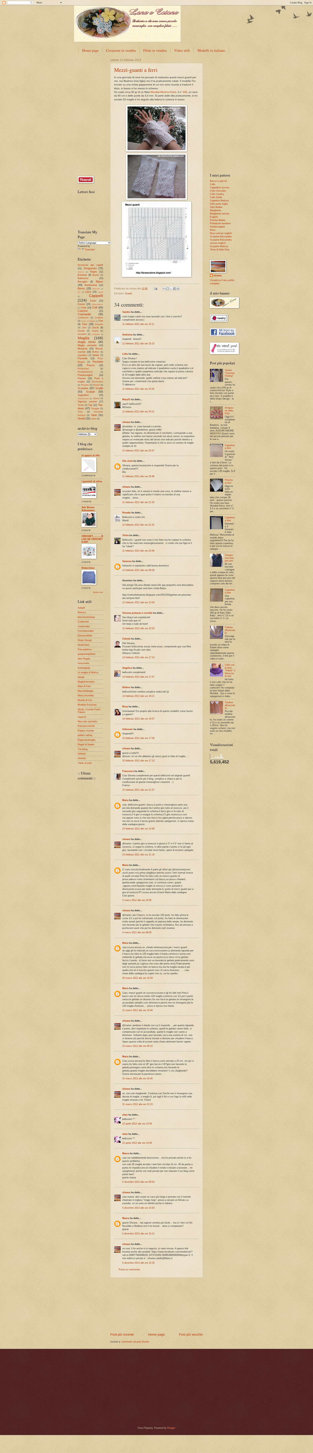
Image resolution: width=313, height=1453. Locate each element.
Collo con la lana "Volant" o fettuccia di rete (230, 670)
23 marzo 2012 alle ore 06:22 (137, 1046)
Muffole (95, 352)
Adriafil (81, 607)
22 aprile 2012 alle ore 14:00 (137, 1143)
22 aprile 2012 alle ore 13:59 (137, 1123)
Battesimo (83, 278)
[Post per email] (155, 288)
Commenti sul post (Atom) (135, 1341)
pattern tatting (85, 735)
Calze (88, 291)
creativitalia (84, 626)
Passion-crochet (86, 726)
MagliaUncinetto (86, 681)
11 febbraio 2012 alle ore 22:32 (138, 524)
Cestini (81, 304)
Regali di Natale (86, 744)
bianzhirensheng (86, 617)
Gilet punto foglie (219, 203)
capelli (100, 292)
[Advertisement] (156, 1305)
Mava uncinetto (86, 695)
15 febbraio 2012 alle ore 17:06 (138, 738)
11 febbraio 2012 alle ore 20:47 (138, 450)
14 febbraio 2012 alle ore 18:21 (138, 696)
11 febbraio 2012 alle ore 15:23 (138, 343)
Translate (90, 249)
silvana (126, 422)
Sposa (96, 398)
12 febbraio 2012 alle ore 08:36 (138, 570)
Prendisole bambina (220, 223)
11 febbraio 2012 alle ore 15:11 (138, 324)
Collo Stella (216, 197)
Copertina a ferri (230, 446)
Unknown (127, 729)
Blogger (171, 1428)
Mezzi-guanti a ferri (135, 69)
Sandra (126, 312)
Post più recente (122, 1334)
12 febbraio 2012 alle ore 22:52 (138, 628)
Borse (81, 288)
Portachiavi (83, 369)
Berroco (82, 612)
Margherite (215, 210)
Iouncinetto (83, 663)
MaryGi (126, 399)
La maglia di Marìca (88, 672)
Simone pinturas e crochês (137, 613)
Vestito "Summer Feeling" (230, 373)
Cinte (83, 307)
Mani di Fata (84, 686)
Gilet (84, 328)
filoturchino (88, 568)
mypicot (82, 717)
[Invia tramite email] (164, 288)
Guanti (128, 293)
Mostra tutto (98, 592)
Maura (125, 1153)
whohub (82, 758)
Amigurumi (90, 268)
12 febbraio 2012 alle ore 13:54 (138, 602)
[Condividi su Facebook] (174, 288)
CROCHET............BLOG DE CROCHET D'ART (92, 539)
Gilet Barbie (216, 207)
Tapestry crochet (87, 401)
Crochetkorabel (85, 631)
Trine (80, 412)
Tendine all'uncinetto (230, 705)
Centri (93, 300)
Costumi (99, 318)
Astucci (81, 272)
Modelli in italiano (211, 50)
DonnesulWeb (85, 635)
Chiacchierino (97, 304)
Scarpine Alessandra (220, 236)
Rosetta (126, 512)
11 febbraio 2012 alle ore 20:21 (138, 411)
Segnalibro (83, 395)
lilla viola (127, 461)
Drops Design (85, 640)
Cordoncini (83, 318)
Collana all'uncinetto (230, 630)
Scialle (99, 388)
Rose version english (221, 233)
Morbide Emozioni (87, 704)
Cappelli (96, 296)
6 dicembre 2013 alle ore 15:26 (138, 1262)
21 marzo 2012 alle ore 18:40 (137, 1010)
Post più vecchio (191, 1334)
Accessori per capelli (90, 265)
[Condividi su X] (171, 288)
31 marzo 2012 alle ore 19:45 (137, 1078)
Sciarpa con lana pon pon (229, 558)
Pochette (98, 361)
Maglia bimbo (87, 341)
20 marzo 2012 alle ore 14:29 (137, 978)
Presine (82, 378)
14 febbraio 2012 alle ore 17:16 (138, 657)
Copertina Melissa (219, 200)
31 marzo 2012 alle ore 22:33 (137, 1104)
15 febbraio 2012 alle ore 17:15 (138, 760)
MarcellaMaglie (85, 691)
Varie (94, 415)
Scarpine (83, 388)
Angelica (127, 668)
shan (125, 1114)
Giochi (95, 327)
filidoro (126, 687)
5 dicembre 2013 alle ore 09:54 (138, 1182)
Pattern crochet (86, 730)
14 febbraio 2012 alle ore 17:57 (138, 676)
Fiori (84, 324)
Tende (81, 405)
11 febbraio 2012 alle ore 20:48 (138, 476)
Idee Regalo (84, 658)
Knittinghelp (84, 668)
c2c (79, 292)
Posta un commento (129, 1269)
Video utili (182, 50)
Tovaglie (95, 408)
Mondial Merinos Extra (163, 92)
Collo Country (217, 194)
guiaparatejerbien (86, 654)
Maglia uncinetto (87, 345)
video (93, 419)
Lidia (125, 354)
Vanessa (127, 561)
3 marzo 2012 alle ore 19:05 (136, 900)
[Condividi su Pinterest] (178, 288)
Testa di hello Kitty (219, 249)
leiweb (81, 677)
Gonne (81, 330)
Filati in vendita (155, 50)
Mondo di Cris (85, 700)
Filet (101, 320)
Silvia (125, 535)
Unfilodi (81, 753)
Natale (95, 355)
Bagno (93, 271)
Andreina (127, 334)
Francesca (128, 771)
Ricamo (85, 385)
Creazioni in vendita (121, 50)
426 (185, 92)
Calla (212, 184)
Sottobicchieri (83, 398)
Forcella (99, 324)
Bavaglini (82, 281)
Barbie (96, 275)
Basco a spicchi (218, 181)
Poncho (91, 365)
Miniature (82, 348)
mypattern (82, 355)
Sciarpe (90, 391)
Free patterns (85, 649)
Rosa (125, 706)
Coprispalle (84, 314)
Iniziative (82, 334)
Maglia (83, 338)
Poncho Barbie (217, 220)
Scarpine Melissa (219, 246)
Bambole (82, 275)
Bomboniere (91, 285)
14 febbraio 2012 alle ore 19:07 (138, 718)
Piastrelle (82, 358)
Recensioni (97, 382)
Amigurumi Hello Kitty (229, 410)
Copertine (83, 311)
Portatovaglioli (85, 375)
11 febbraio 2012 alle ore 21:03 (138, 502)
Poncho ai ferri (229, 481)
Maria (125, 800)
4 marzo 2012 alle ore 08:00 (136, 932)
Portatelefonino (85, 372)
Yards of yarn (85, 763)
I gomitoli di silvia (92, 481)
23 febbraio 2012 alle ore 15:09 (138, 828)
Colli (94, 307)
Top (90, 405)
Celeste (126, 638)
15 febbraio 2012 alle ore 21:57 (138, 789)
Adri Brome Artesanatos (88, 509)
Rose (212, 230)
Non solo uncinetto (87, 721)
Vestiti (81, 418)
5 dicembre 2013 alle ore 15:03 (138, 1207)
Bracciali (96, 289)
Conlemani (83, 621)
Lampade (96, 334)
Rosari (96, 385)
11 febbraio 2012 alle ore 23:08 (138, 550)
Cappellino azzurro (219, 187)
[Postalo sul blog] (168, 288)
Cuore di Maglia (88, 321)
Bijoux (99, 281)
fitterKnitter (83, 644)
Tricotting (82, 749)
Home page (90, 50)
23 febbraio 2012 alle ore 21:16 (138, 854)
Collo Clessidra (218, 190)
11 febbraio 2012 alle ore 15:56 (138, 389)
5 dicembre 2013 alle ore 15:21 (138, 1233)
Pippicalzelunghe (86, 740)
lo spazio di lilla (91, 455)
